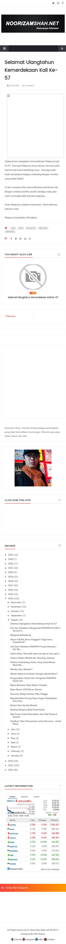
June (13, 733)
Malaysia (43, 228)
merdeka (10, 232)
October (15, 611)
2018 (11, 581)
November (16, 606)
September (17, 615)
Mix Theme (39, 933)
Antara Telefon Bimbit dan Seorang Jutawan (32, 658)
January (15, 755)
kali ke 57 (30, 228)
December (16, 602)
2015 (11, 594)
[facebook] (63, 3)
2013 (11, 761)
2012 (11, 765)
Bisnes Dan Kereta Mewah (23, 705)
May (13, 738)
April (13, 742)
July (13, 729)
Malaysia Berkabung (20, 635)
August (15, 619)
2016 (11, 590)
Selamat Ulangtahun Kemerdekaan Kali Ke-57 (33, 297)
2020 (11, 572)
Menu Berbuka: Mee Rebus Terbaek (28, 685)
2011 (11, 770)
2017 (11, 585)
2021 (11, 568)
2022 (11, 563)
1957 (13, 228)
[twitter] (53, 3)
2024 (11, 554)
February (16, 751)
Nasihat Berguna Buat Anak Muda (27, 709)
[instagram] (58, 3)
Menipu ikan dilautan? (21, 669)
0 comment (29, 86)
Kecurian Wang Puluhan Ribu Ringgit (29, 694)
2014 (21, 228)
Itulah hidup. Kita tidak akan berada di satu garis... (35, 653)
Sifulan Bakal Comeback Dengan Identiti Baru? (34, 673)
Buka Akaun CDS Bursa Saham (26, 689)
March (14, 746)
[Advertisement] (33, 382)
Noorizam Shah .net (40, 929)
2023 (11, 559)
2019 (11, 576)
